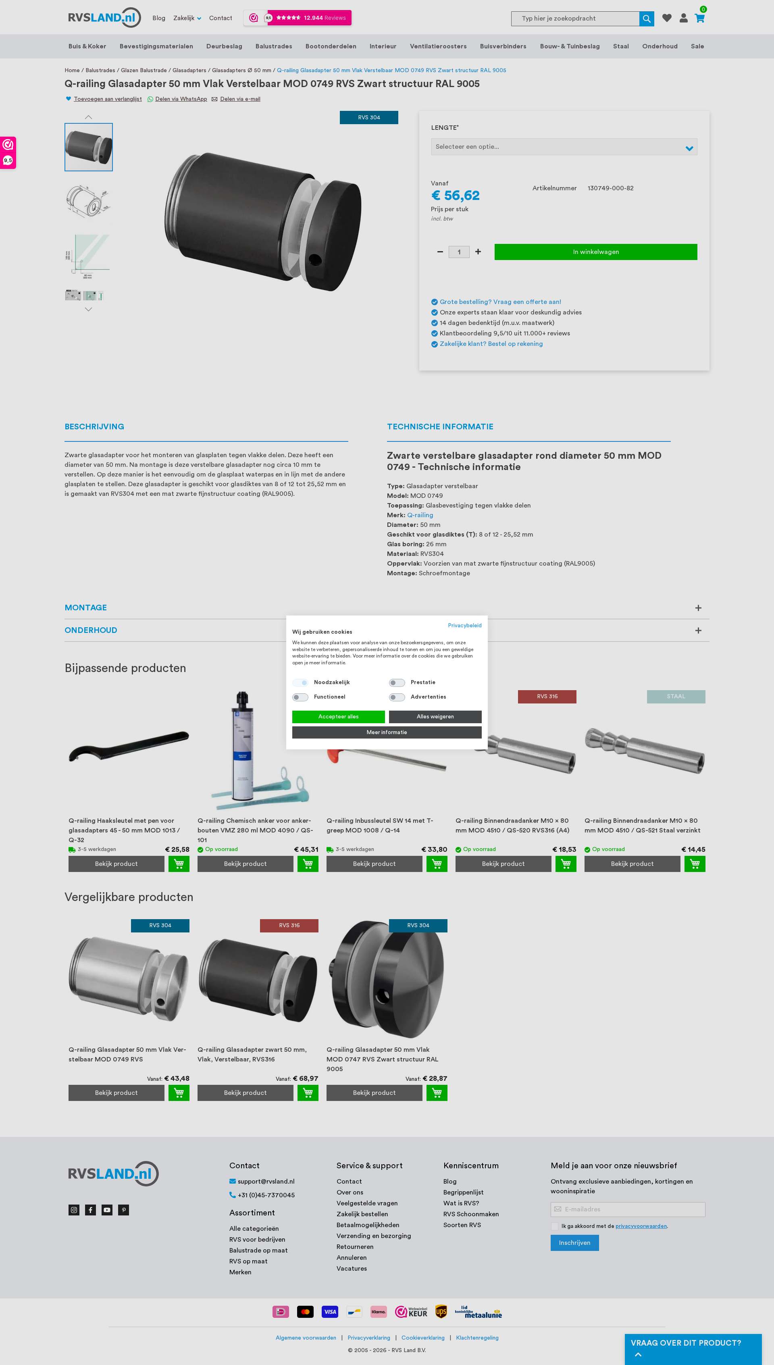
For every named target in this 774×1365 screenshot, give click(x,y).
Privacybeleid (465, 625)
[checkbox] (397, 683)
